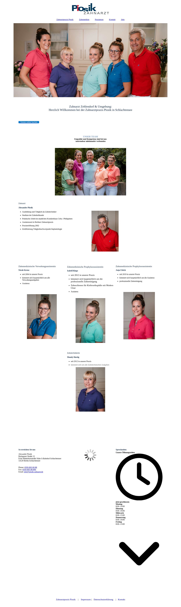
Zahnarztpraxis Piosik (65, 19)
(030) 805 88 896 (29, 470)
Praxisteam (99, 19)
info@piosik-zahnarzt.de (33, 472)
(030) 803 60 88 (30, 467)
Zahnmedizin (84, 19)
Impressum (86, 599)
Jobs (122, 19)
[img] (90, 8)
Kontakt (112, 19)
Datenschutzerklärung (103, 599)
